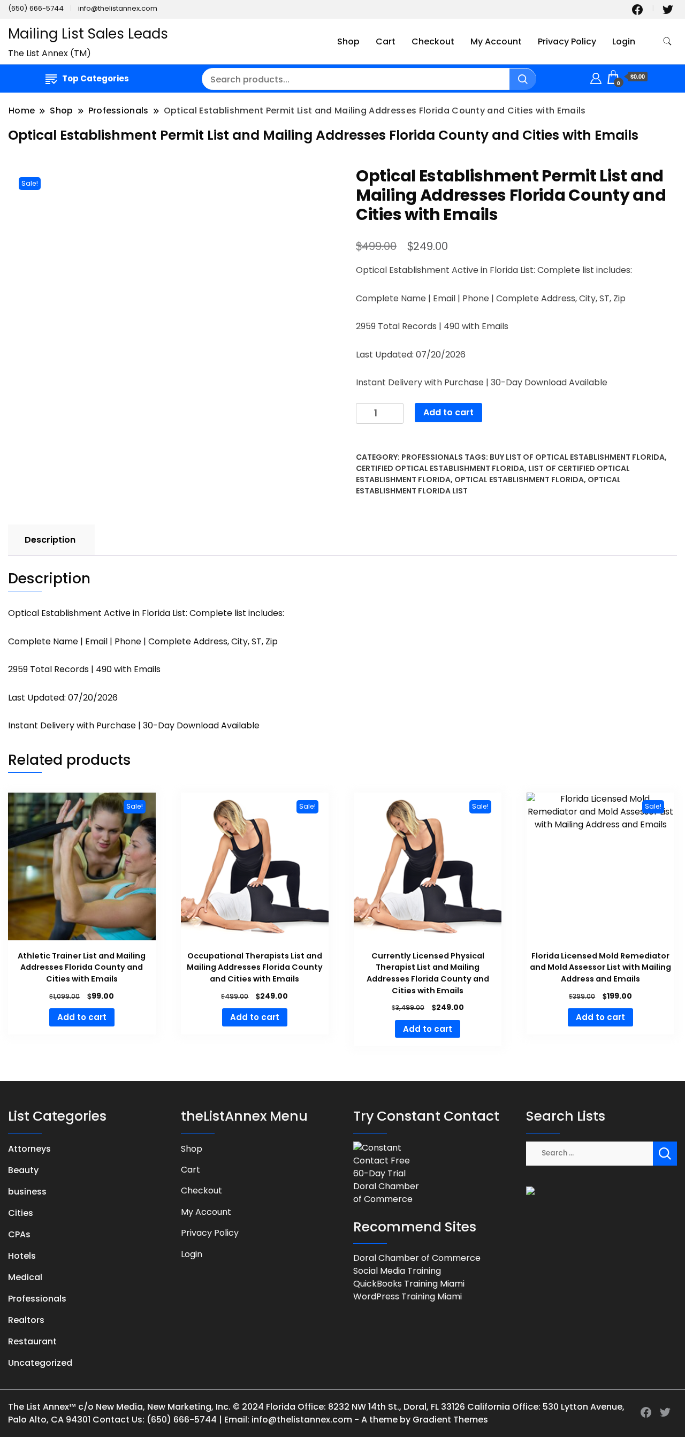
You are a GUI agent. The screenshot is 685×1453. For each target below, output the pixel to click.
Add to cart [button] (81, 1017)
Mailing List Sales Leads (88, 33)
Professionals (432, 457)
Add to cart (448, 412)
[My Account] (596, 76)
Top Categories (95, 78)
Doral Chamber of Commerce (417, 1258)
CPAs (19, 1234)
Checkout (433, 41)
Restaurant (32, 1341)
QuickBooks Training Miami (409, 1283)
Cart (385, 41)
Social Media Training (397, 1271)
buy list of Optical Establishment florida (577, 457)
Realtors (26, 1320)
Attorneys (29, 1149)
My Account (496, 41)
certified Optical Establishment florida (440, 468)
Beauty (23, 1170)
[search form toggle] (667, 41)
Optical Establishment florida (519, 479)
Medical (25, 1277)
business (27, 1191)
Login (623, 41)
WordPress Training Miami (407, 1296)
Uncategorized (40, 1363)
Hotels (22, 1256)
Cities (20, 1213)
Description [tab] (50, 540)
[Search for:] (589, 1152)
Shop (348, 41)
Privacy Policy (567, 41)
